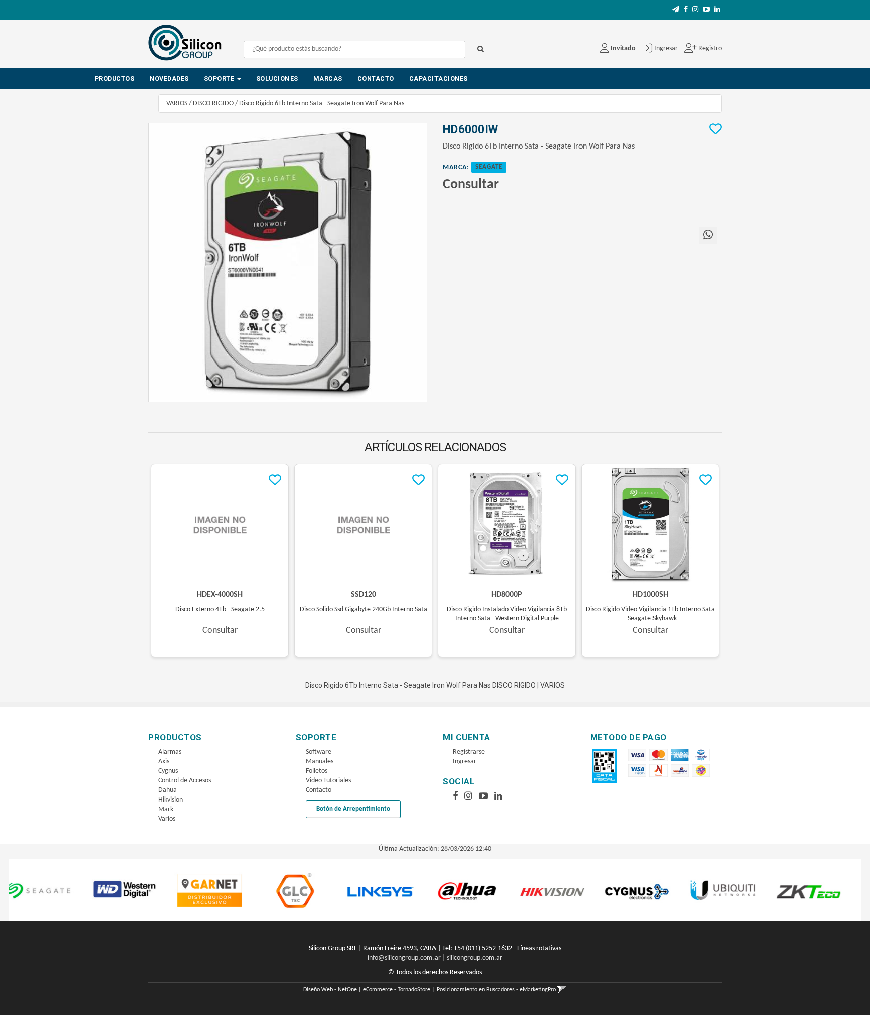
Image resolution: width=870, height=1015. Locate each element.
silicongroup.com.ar (474, 958)
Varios (166, 819)
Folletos (316, 771)
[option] (66, 890)
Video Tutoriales (328, 780)
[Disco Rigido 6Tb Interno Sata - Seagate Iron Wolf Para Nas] (288, 262)
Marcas (327, 78)
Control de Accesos (184, 780)
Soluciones (277, 78)
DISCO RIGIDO (213, 103)
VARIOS (176, 103)
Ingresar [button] (666, 48)
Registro (709, 48)
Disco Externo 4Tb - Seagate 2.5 (220, 609)
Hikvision (170, 800)
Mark (165, 809)
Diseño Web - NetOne (330, 990)
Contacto (375, 78)
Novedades (169, 78)
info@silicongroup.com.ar (404, 958)
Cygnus (168, 771)
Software (318, 752)
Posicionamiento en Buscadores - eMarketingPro (496, 990)
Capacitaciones (438, 78)
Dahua (167, 790)
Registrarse (469, 752)
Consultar (471, 185)
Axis (163, 761)
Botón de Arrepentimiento (353, 809)
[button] (676, 10)
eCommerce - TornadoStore (396, 990)
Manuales (319, 761)
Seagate (488, 167)
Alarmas (169, 752)
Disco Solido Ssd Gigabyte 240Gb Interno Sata (363, 609)
